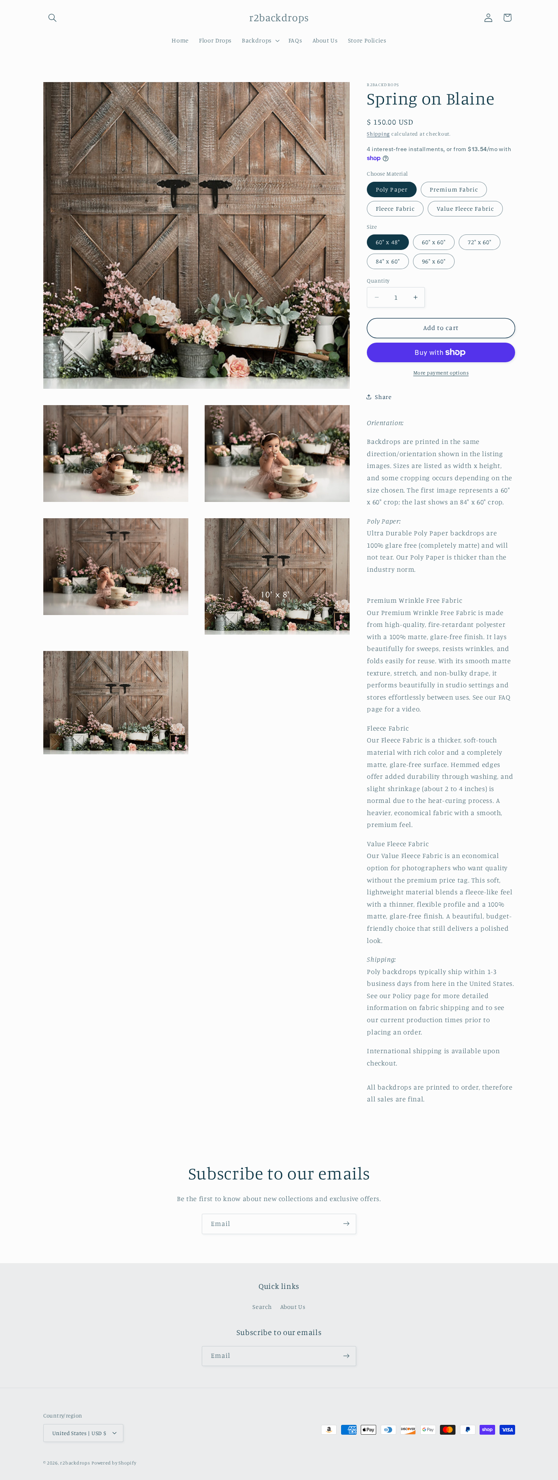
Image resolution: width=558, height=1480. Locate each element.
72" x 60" (479, 241)
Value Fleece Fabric (465, 208)
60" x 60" (434, 241)
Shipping (378, 134)
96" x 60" (434, 261)
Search (262, 1307)
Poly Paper (392, 189)
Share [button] (383, 396)
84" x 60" (388, 261)
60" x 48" (388, 241)
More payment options (441, 373)
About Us (293, 1307)
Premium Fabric (454, 189)
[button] (52, 17)
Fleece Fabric (395, 208)
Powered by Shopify (114, 1462)
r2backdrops (75, 1462)
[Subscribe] (346, 1224)
